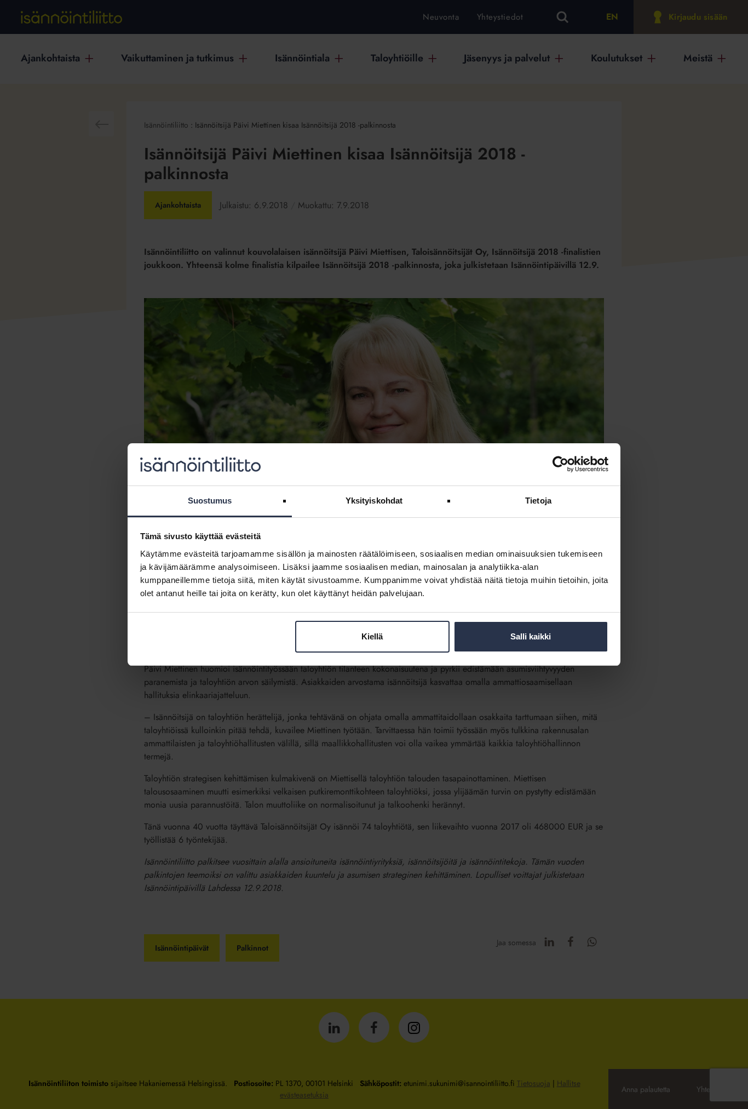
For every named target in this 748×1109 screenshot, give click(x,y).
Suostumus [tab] (210, 500)
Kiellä (372, 636)
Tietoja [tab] (538, 500)
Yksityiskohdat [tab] (374, 500)
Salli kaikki (530, 636)
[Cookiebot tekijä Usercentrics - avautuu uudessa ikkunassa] (560, 464)
